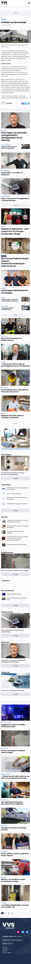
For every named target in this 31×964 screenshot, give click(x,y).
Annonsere (5, 949)
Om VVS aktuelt (6, 952)
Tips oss (4, 947)
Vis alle (15, 478)
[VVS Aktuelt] (4, 3)
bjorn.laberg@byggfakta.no (15, 940)
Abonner (4, 951)
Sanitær (3, 19)
